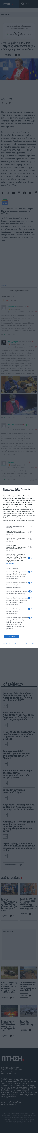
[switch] (30, 532)
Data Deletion (7, 644)
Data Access (19, 644)
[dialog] (19, 566)
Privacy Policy (31, 644)
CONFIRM (12, 636)
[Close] (34, 489)
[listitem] (19, 526)
